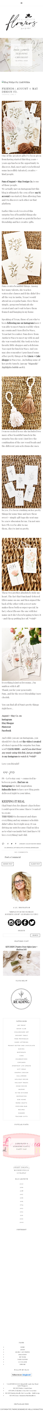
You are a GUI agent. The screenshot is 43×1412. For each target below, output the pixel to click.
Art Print (21, 1025)
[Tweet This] (11, 843)
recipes (21, 1109)
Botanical (10, 847)
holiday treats (21, 1082)
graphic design (21, 1072)
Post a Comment (13, 857)
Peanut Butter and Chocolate (21, 1045)
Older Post (35, 864)
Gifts (21, 847)
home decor (21, 1086)
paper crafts (21, 1103)
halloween (22, 1076)
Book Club (21, 1028)
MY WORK (22, 1357)
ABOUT (22, 1350)
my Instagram (11, 756)
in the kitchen (21, 1093)
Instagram (7, 719)
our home (21, 1099)
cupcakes (21, 1062)
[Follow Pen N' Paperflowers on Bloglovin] (21, 1376)
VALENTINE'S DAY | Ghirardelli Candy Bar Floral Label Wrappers (22, 1385)
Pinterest (6, 726)
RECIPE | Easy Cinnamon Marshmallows (23, 1395)
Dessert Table (21, 1035)
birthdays (21, 1052)
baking (21, 1049)
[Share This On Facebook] (7, 843)
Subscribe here (9, 789)
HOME (22, 1347)
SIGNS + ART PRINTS (22, 1352)
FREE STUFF (22, 1354)
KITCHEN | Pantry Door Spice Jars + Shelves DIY (21, 948)
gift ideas (17, 847)
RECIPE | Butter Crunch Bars (22, 1388)
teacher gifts (21, 1116)
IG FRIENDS (27, 847)
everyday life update (21, 1066)
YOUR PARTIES (23, 1359)
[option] (21, 55)
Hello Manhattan (35, 1409)
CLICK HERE (14, 749)
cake (21, 1055)
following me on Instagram (20, 323)
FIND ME (22, 1364)
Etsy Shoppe (8, 723)
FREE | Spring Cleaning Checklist (22, 53)
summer (21, 1113)
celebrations (21, 1059)
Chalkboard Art (21, 1032)
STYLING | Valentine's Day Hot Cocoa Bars (22, 1391)
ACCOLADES (22, 1362)
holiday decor (21, 1079)
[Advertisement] (21, 1288)
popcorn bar (21, 1106)
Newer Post (7, 864)
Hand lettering (21, 1042)
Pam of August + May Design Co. (17, 181)
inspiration (21, 1096)
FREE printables (21, 1039)
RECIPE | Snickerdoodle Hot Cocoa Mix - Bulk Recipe (22, 1393)
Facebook (6, 730)
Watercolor (35, 847)
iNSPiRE (21, 1089)
